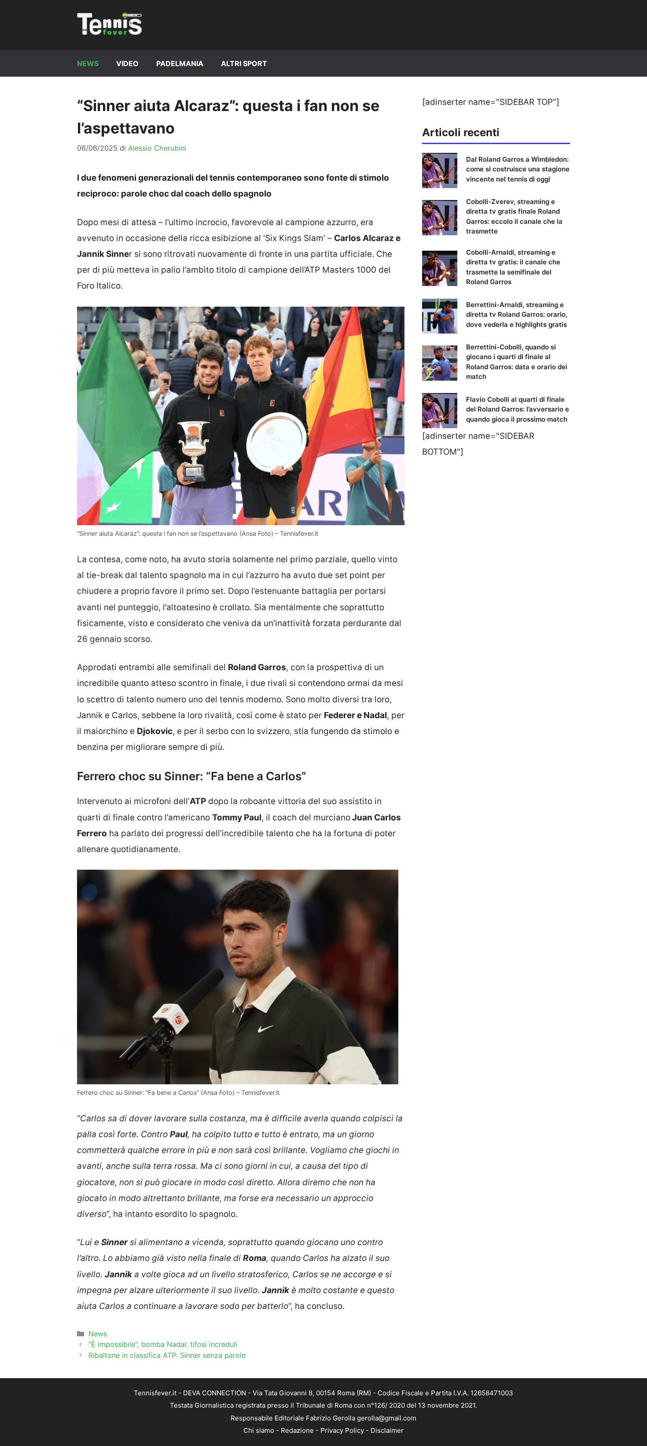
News (88, 63)
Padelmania (179, 63)
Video (127, 63)
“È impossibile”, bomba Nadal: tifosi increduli (162, 1344)
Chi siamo (258, 1430)
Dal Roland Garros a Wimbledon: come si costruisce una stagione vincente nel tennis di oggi (518, 169)
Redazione (297, 1430)
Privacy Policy (342, 1430)
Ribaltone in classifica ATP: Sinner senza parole (167, 1355)
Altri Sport (244, 63)
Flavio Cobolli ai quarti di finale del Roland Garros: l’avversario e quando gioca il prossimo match (517, 409)
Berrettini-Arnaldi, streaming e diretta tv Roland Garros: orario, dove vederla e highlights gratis (516, 314)
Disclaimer (387, 1430)
